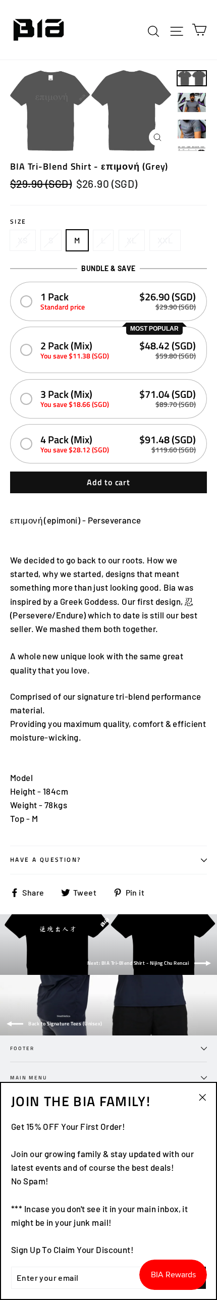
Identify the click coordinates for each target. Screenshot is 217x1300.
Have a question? (45, 859)
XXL (165, 240)
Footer (22, 1048)
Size (18, 221)
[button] (108, 301)
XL (132, 240)
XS (23, 240)
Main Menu (28, 1077)
